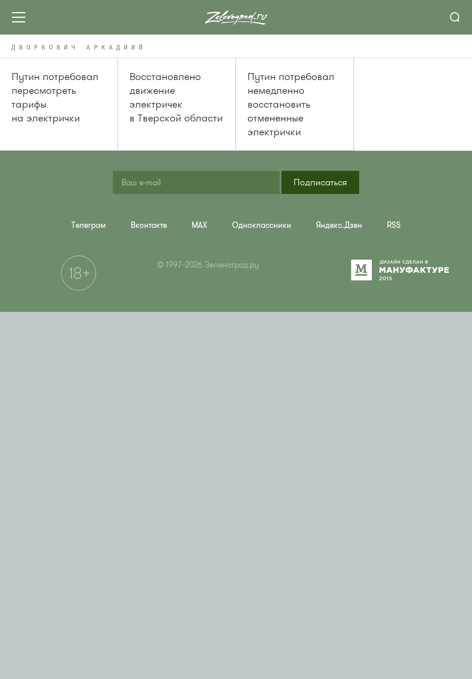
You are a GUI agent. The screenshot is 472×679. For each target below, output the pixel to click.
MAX (199, 225)
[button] (320, 182)
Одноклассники (261, 225)
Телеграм (88, 225)
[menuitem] (88, 225)
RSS (394, 225)
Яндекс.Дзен (339, 225)
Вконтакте (149, 225)
